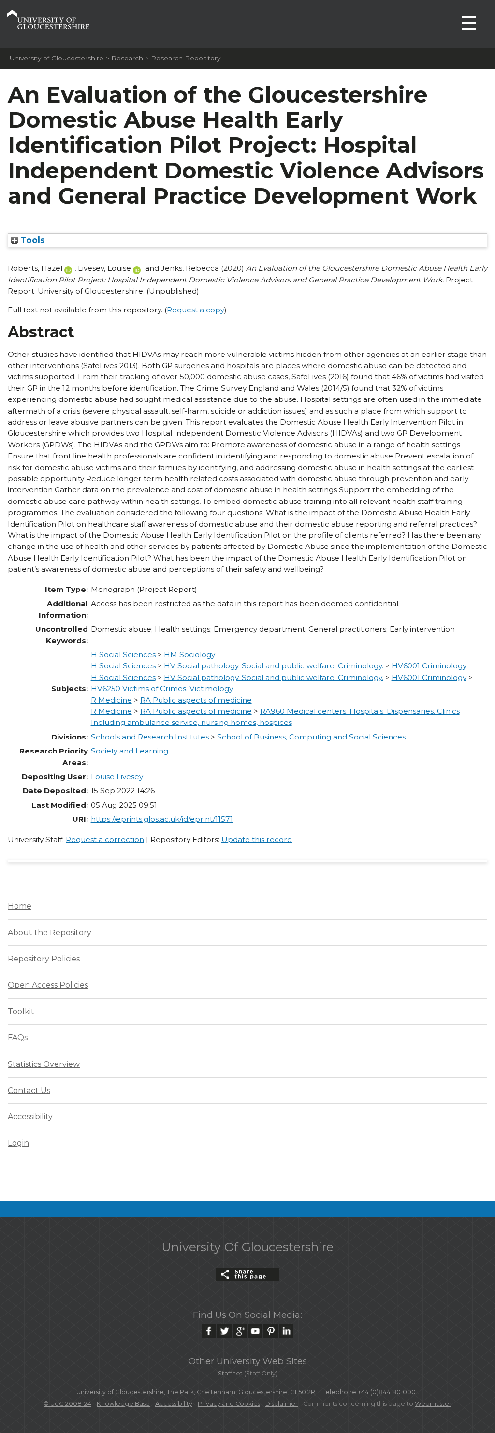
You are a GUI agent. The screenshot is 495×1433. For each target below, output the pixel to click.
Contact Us (29, 1090)
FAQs (18, 1037)
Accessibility (30, 1116)
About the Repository (49, 932)
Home (19, 906)
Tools (31, 240)
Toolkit (21, 1011)
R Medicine (111, 700)
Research (127, 58)
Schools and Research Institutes (150, 736)
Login (18, 1143)
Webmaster (433, 1403)
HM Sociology (189, 654)
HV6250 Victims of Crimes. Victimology (162, 688)
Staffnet (230, 1373)
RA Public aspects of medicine (196, 700)
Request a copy (195, 309)
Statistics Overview (44, 1064)
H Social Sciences (123, 654)
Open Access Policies (48, 985)
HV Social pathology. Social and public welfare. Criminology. (273, 665)
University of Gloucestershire (56, 58)
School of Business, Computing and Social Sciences (311, 736)
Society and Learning (129, 750)
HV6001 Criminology (429, 665)
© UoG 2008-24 (67, 1403)
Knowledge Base (123, 1403)
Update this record (256, 839)
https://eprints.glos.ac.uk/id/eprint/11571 (162, 819)
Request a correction (105, 839)
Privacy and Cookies (229, 1403)
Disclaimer (281, 1403)
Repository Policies (44, 958)
